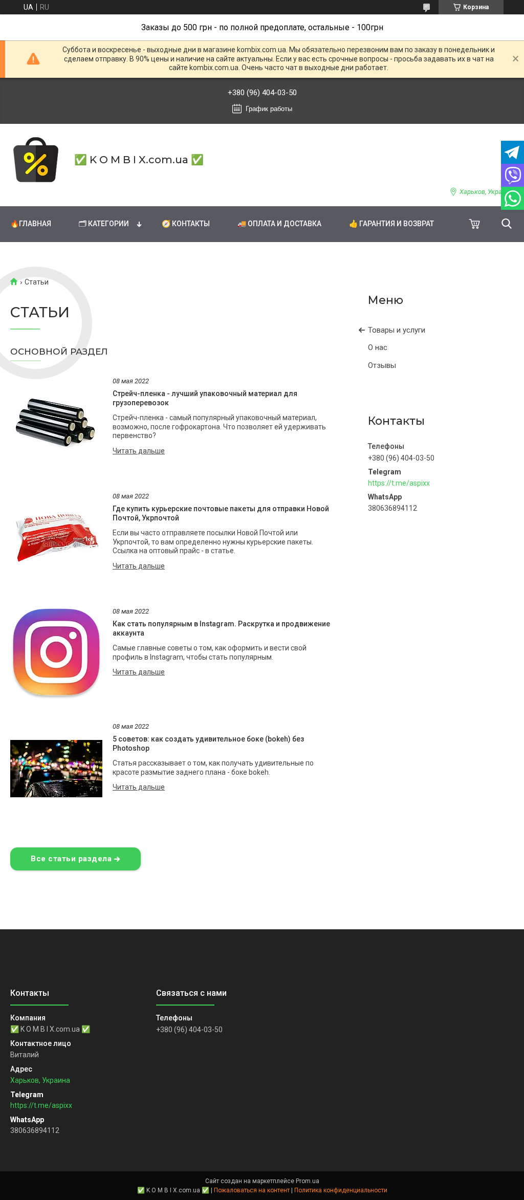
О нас (377, 347)
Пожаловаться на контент (252, 1190)
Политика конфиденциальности (340, 1190)
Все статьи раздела (71, 858)
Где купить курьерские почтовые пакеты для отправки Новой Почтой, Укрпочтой (221, 513)
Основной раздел (59, 351)
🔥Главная (30, 224)
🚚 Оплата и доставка (279, 224)
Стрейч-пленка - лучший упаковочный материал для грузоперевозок (205, 398)
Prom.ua (307, 1181)
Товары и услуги (396, 330)
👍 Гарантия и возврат (391, 224)
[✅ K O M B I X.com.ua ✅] (35, 159)
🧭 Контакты (186, 224)
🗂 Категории (104, 224)
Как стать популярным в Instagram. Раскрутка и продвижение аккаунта (221, 628)
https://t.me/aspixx (399, 483)
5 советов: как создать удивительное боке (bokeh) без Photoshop (208, 743)
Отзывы (382, 365)
